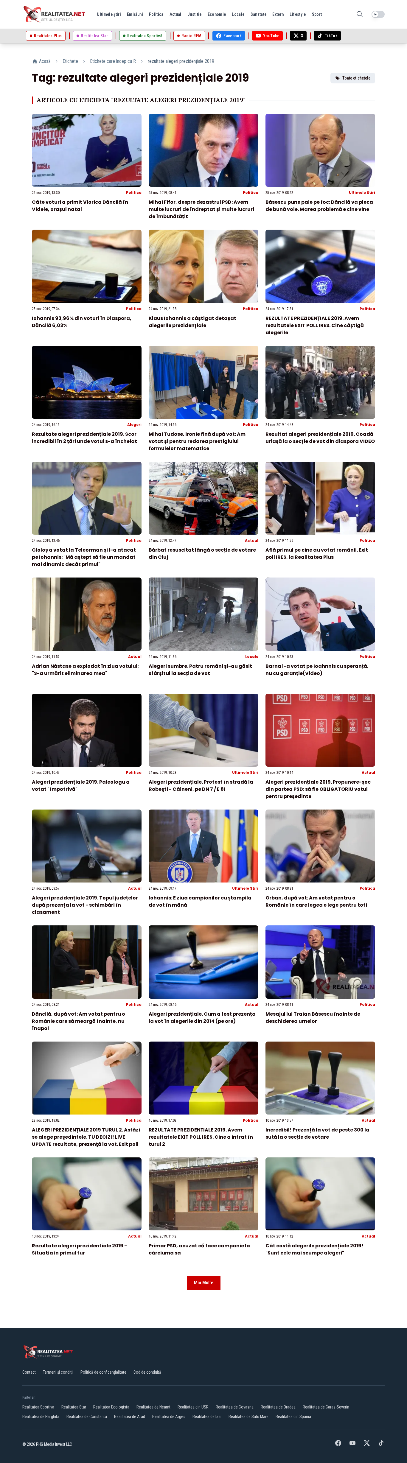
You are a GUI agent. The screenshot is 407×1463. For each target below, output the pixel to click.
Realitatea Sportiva (38, 1407)
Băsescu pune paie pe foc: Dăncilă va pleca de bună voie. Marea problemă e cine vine (319, 206)
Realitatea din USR (193, 1407)
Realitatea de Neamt (153, 1407)
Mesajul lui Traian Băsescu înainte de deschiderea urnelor (312, 1018)
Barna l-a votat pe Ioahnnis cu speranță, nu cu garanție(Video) (317, 670)
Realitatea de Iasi (206, 1416)
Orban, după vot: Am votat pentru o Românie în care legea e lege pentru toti (316, 901)
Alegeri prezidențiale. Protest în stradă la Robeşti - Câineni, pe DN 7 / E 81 (201, 786)
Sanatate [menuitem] (259, 14)
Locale (251, 656)
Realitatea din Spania (293, 1416)
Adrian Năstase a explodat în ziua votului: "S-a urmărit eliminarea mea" (85, 670)
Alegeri (134, 424)
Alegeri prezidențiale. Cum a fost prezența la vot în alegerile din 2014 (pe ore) (202, 1018)
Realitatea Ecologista (111, 1407)
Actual (251, 540)
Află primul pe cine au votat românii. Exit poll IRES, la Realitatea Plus (316, 554)
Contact (29, 1372)
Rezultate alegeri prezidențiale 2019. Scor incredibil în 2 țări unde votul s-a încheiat (84, 438)
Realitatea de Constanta (86, 1416)
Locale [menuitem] (238, 14)
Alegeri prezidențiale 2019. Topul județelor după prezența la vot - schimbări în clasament (85, 905)
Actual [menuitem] (175, 14)
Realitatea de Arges (168, 1416)
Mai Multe (203, 1282)
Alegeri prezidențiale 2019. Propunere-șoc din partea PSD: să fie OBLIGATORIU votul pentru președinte (318, 789)
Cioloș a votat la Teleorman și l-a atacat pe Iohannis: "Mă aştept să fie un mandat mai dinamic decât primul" (84, 557)
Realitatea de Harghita (40, 1416)
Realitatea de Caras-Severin (326, 1407)
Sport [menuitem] (317, 14)
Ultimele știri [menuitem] (109, 14)
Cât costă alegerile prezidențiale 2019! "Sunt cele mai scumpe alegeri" (314, 1249)
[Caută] (360, 14)
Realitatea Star (73, 1407)
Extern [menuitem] (278, 14)
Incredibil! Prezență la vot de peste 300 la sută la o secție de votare (317, 1133)
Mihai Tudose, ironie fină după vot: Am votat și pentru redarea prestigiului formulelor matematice (197, 441)
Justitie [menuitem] (194, 14)
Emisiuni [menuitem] (135, 14)
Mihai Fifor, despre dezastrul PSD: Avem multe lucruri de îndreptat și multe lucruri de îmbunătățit (201, 209)
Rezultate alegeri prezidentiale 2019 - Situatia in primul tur (79, 1249)
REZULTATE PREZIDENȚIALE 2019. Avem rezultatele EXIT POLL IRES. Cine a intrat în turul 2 (201, 1137)
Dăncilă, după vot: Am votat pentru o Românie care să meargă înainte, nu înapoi (78, 1021)
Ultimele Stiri (362, 192)
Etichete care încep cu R (113, 61)
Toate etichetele (356, 78)
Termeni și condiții (58, 1372)
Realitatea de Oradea (278, 1407)
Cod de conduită (147, 1372)
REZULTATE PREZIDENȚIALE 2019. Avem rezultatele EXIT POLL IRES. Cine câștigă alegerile (314, 325)
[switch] (378, 14)
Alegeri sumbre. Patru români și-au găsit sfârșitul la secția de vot (200, 670)
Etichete (70, 61)
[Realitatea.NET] (54, 14)
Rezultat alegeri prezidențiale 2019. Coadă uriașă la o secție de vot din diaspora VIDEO (320, 438)
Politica (134, 192)
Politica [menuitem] (156, 14)
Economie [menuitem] (217, 14)
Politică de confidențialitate (103, 1372)
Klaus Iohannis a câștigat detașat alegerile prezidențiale (192, 322)
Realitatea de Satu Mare (248, 1416)
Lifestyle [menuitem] (298, 14)
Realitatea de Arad (129, 1416)
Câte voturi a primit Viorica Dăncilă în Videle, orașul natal (80, 206)
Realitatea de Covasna (235, 1407)
